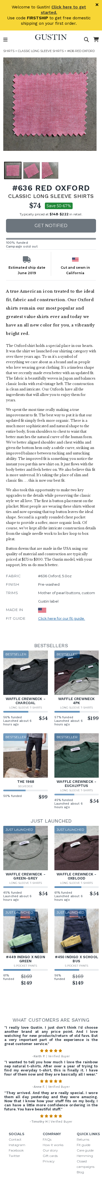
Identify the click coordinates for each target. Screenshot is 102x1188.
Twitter (14, 1156)
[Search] (86, 39)
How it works (53, 1145)
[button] (50, 104)
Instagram (17, 1145)
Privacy (49, 1161)
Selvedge (25, 786)
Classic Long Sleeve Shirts (41, 51)
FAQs (47, 1139)
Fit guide (83, 1145)
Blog (80, 1172)
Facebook (16, 1150)
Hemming (85, 1156)
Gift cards (50, 1156)
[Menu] (5, 39)
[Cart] (96, 39)
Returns (83, 1139)
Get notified (51, 225)
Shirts (8, 51)
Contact (15, 1139)
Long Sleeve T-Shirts (25, 707)
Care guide (85, 1150)
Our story (50, 1150)
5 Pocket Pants (25, 965)
